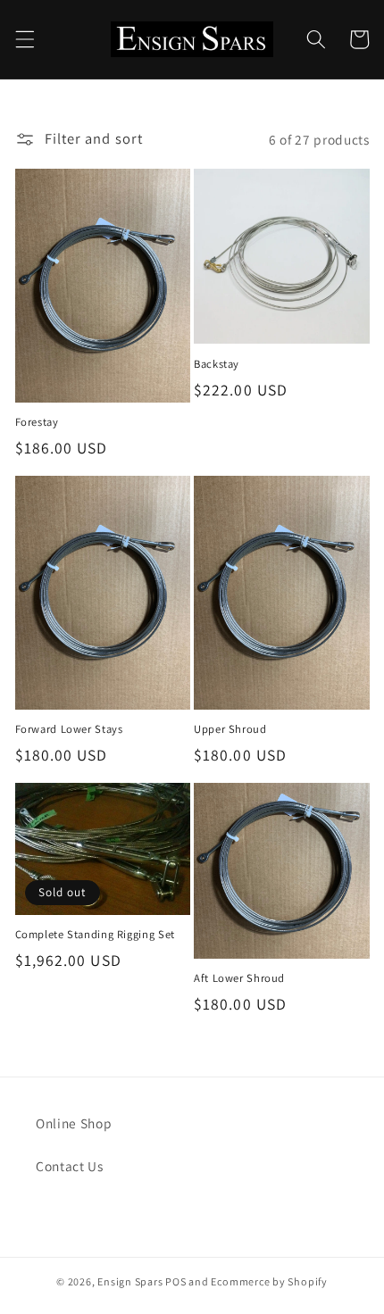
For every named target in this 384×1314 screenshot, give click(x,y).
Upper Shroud (230, 729)
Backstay (216, 364)
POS (175, 1281)
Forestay (37, 422)
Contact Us (70, 1166)
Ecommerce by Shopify (269, 1281)
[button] (24, 39)
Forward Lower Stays (69, 729)
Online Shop (74, 1123)
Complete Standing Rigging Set (95, 934)
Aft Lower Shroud (239, 978)
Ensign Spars (130, 1281)
